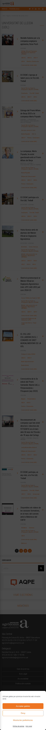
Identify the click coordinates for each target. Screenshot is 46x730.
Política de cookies (18, 726)
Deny (23, 713)
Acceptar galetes (23, 706)
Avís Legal (29, 726)
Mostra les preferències (23, 720)
